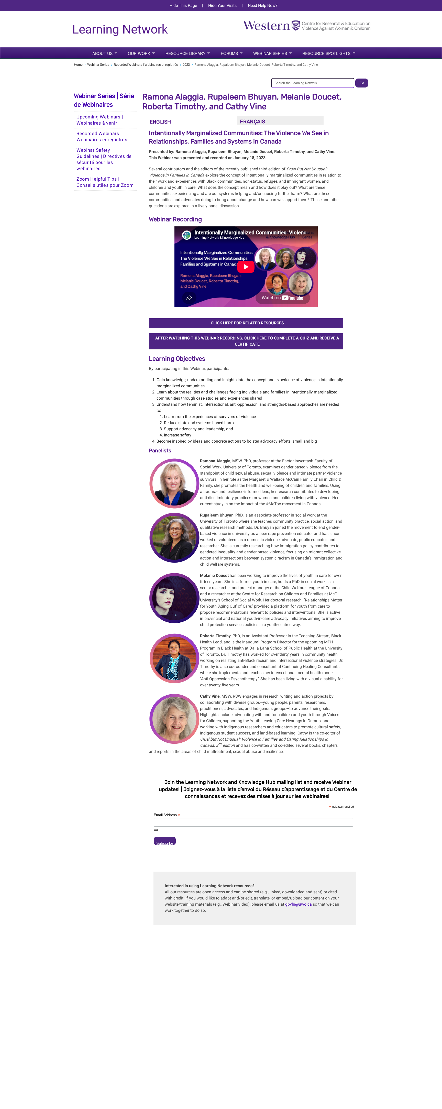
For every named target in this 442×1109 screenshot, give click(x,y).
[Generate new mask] (156, 830)
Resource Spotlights (326, 53)
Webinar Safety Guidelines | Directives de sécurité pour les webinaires (104, 159)
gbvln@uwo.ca (298, 904)
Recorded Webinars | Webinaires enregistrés (146, 65)
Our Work (139, 53)
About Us (102, 53)
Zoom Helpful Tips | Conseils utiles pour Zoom (105, 182)
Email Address (167, 814)
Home (78, 65)
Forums (229, 53)
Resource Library (185, 53)
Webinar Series (270, 53)
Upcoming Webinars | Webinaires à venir (99, 120)
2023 (186, 65)
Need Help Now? (263, 5)
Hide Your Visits (222, 5)
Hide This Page (183, 5)
